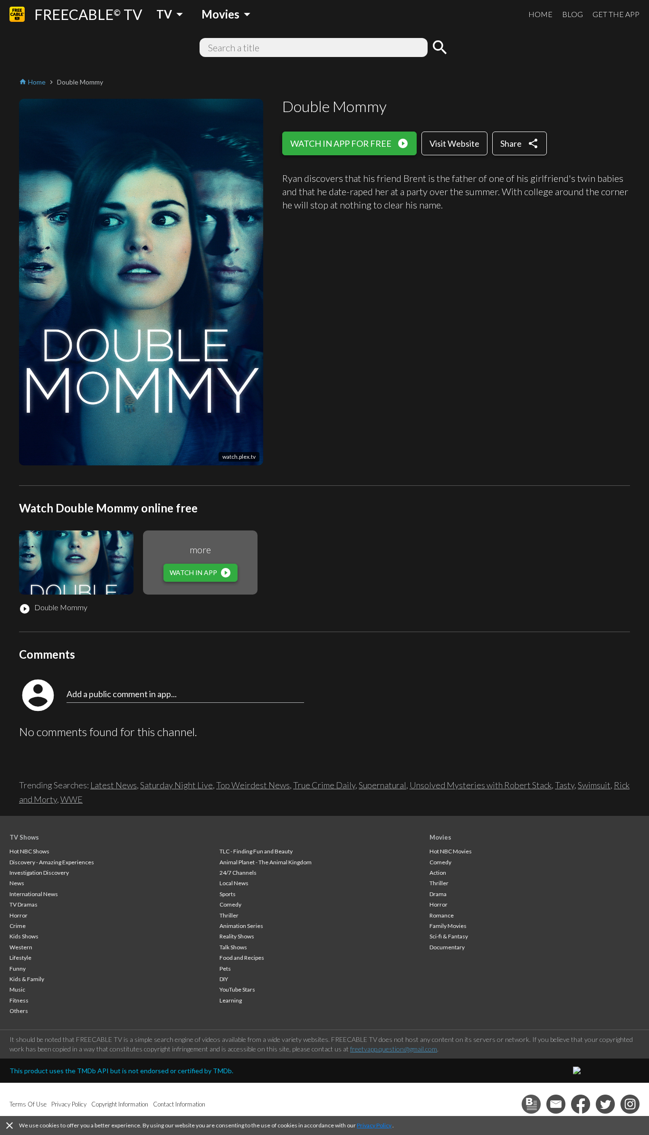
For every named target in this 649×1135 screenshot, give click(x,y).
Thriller (229, 915)
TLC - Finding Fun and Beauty (256, 851)
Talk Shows (233, 947)
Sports (228, 894)
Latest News (113, 785)
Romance (441, 915)
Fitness (19, 1000)
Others (19, 1010)
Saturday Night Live (176, 785)
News (17, 883)
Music (17, 989)
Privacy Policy (374, 1125)
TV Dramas (24, 904)
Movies (440, 837)
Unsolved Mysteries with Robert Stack (481, 785)
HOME (540, 14)
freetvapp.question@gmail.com (393, 1049)
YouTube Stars (237, 989)
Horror (19, 915)
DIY (224, 979)
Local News (234, 883)
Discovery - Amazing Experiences (52, 862)
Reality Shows (237, 936)
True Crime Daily (324, 785)
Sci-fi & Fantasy (448, 936)
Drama (438, 894)
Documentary (447, 947)
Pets (225, 968)
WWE (71, 799)
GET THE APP (615, 14)
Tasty (564, 785)
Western (21, 947)
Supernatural (382, 785)
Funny (18, 968)
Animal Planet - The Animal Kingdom (266, 862)
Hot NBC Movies (450, 851)
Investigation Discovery (39, 872)
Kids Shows (24, 936)
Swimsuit (594, 785)
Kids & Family (27, 979)
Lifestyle (20, 957)
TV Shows (24, 837)
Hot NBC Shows (29, 851)
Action (437, 872)
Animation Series (241, 925)
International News (34, 894)
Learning (231, 1000)
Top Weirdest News (253, 785)
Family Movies (448, 925)
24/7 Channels (238, 872)
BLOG (572, 14)
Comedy (230, 904)
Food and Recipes (242, 957)
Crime (18, 925)
